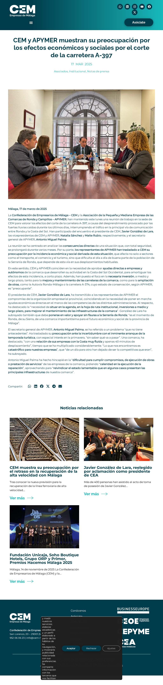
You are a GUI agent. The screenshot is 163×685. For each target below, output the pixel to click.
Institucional (77, 71)
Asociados (61, 71)
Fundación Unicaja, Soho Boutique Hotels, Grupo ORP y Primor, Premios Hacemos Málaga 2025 (44, 559)
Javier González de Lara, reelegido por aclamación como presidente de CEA (118, 471)
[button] (31, 22)
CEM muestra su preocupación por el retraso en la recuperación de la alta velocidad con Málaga (44, 471)
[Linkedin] (127, 7)
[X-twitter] (135, 12)
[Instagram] (135, 7)
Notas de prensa (98, 71)
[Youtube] (142, 7)
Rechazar (91, 648)
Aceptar (71, 648)
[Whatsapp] (120, 7)
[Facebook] (149, 7)
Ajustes (111, 648)
